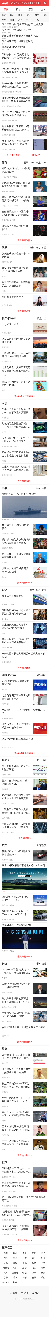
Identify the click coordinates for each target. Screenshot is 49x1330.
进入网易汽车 (23, 956)
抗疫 (15, 1282)
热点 (43, 9)
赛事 (26, 162)
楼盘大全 (41, 318)
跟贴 (34, 1267)
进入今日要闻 (13, 155)
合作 (26, 1292)
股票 (32, 589)
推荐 (18, 9)
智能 (44, 963)
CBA (44, 162)
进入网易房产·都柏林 (24, 396)
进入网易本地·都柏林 (24, 753)
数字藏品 (5, 1282)
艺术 (15, 1277)
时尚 (15, 1267)
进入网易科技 (23, 1041)
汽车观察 (41, 845)
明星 (44, 247)
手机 (24, 1262)
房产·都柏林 (9, 318)
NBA (32, 162)
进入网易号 (23, 838)
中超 (38, 162)
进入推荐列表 (23, 1240)
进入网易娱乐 (23, 311)
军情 (44, 488)
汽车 (45, 14)
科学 (38, 963)
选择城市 (41, 674)
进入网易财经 (23, 667)
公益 (37, 19)
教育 (6, 1272)
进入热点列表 (23, 1155)
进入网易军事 (23, 582)
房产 (20, 19)
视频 (15, 1262)
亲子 (6, 1277)
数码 (34, 1262)
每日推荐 (41, 760)
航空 (43, 1277)
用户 (45, 3)
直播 (12, 19)
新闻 (4, 14)
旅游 (43, 1272)
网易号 (6, 760)
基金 (38, 589)
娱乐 (12, 14)
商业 (44, 589)
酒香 (34, 1277)
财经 (29, 14)
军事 (4, 19)
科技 (29, 19)
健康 (24, 1272)
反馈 (15, 1292)
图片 (37, 14)
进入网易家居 (23, 481)
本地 (43, 1262)
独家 (34, 1272)
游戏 (43, 1267)
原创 (30, 9)
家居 (4, 403)
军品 (38, 488)
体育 (20, 14)
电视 (32, 247)
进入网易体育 (23, 240)
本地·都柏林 (9, 675)
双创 (24, 1277)
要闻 (6, 9)
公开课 (15, 1272)
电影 (38, 247)
